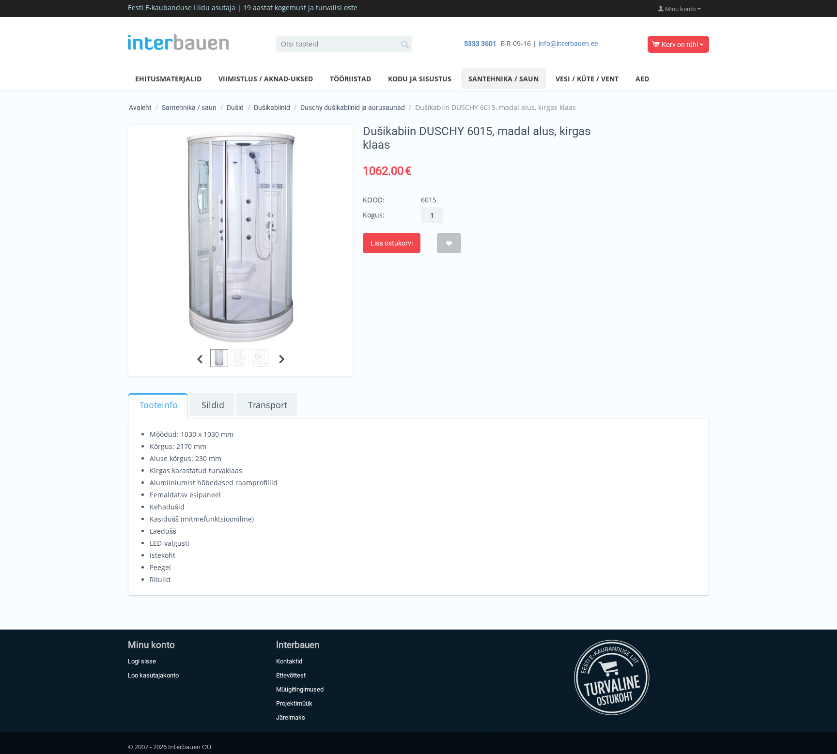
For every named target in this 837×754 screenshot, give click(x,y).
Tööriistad (350, 78)
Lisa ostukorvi (392, 243)
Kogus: (374, 214)
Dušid (235, 107)
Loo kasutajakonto (153, 675)
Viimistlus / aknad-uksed (265, 78)
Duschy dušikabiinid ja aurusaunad (352, 107)
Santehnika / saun (503, 78)
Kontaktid (289, 661)
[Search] (405, 44)
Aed (642, 78)
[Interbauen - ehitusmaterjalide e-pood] (178, 41)
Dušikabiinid (272, 107)
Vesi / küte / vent (587, 78)
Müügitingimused (300, 689)
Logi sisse (142, 661)
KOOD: (374, 199)
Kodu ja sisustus (419, 78)
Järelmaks (290, 717)
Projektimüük (294, 703)
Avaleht (140, 107)
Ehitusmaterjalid (168, 78)
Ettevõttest (291, 675)
